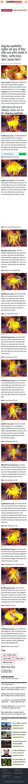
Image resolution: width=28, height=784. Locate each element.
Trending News (7, 684)
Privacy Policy (6, 773)
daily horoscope (7, 662)
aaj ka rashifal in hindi (9, 655)
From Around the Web (9, 679)
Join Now (22, 154)
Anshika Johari (6, 63)
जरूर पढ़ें (4, 720)
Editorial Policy (18, 773)
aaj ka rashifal (7, 658)
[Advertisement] (14, 27)
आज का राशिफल (16, 89)
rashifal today (19, 658)
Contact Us (17, 777)
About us (5, 770)
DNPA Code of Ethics (7, 776)
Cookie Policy (18, 770)
